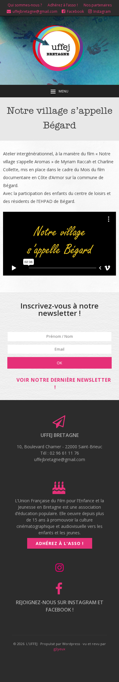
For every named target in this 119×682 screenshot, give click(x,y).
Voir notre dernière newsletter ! (63, 384)
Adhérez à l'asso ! (60, 543)
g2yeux (59, 649)
